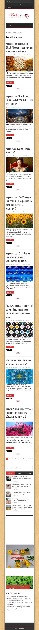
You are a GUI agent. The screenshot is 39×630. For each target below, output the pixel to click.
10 (23, 459)
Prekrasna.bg (21, 628)
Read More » (10, 82)
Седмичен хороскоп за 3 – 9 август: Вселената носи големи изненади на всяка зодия (19, 311)
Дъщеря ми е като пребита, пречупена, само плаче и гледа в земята (21, 478)
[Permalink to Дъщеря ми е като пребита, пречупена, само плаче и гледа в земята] (8, 481)
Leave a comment (19, 54)
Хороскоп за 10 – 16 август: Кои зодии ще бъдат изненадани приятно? (19, 257)
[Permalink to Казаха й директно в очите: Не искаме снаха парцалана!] (8, 503)
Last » (11, 463)
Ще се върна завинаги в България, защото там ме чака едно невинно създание (21, 486)
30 (30, 460)
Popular (10, 473)
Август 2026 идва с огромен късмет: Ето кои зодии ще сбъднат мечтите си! (19, 412)
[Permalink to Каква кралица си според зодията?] (19, 171)
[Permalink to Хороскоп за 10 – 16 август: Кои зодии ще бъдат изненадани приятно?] (19, 280)
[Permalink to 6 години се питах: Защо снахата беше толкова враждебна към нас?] (8, 496)
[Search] (31, 1)
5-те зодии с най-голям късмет (15, 610)
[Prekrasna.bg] (19, 17)
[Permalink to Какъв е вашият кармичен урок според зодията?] (19, 383)
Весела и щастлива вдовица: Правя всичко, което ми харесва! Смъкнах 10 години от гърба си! (22, 507)
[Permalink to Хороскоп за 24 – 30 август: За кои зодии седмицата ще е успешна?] (19, 123)
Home (9, 32)
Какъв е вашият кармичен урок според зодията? (18, 362)
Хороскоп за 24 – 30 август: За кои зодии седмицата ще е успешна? (19, 100)
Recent (19, 473)
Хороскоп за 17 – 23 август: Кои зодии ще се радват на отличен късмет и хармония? (19, 202)
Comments (28, 473)
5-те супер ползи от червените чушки (17, 596)
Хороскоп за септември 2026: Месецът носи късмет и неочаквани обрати (19, 47)
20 (27, 460)
